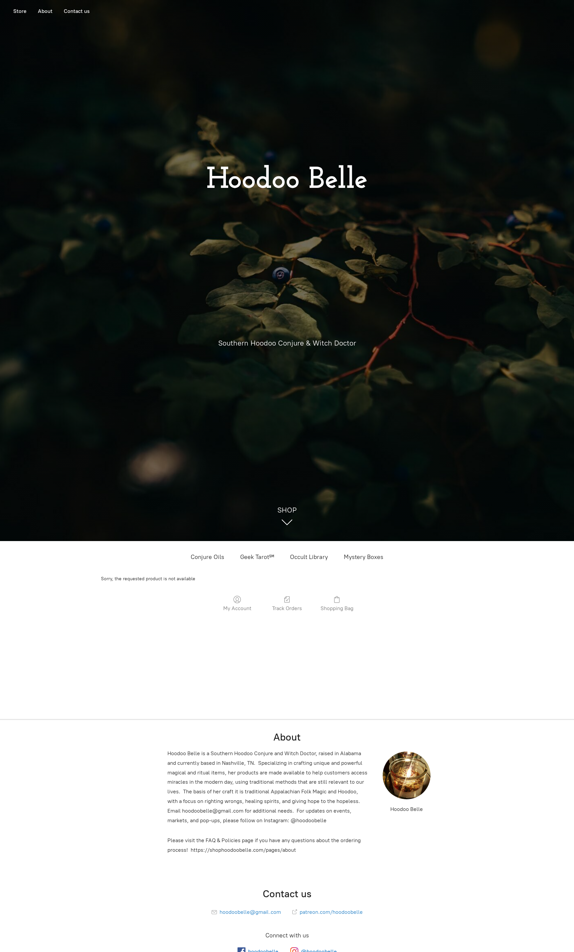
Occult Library (309, 557)
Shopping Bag (337, 608)
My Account (237, 608)
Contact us (77, 11)
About (45, 11)
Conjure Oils (207, 557)
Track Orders (287, 608)
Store (20, 11)
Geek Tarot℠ (257, 557)
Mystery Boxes (363, 557)
